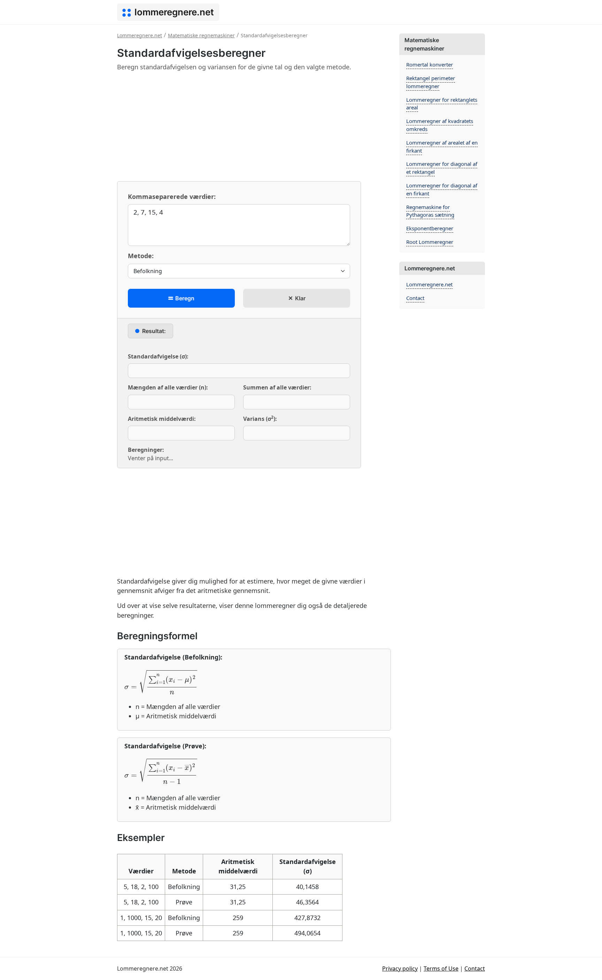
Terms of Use (441, 968)
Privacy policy (400, 968)
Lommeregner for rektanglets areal (441, 103)
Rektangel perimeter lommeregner (430, 82)
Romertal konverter (429, 64)
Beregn (184, 298)
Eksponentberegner (429, 228)
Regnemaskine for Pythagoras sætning (430, 210)
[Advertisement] (254, 126)
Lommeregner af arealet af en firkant (442, 146)
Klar (300, 298)
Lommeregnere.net (429, 284)
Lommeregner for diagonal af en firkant (441, 189)
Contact (415, 297)
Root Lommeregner (429, 241)
